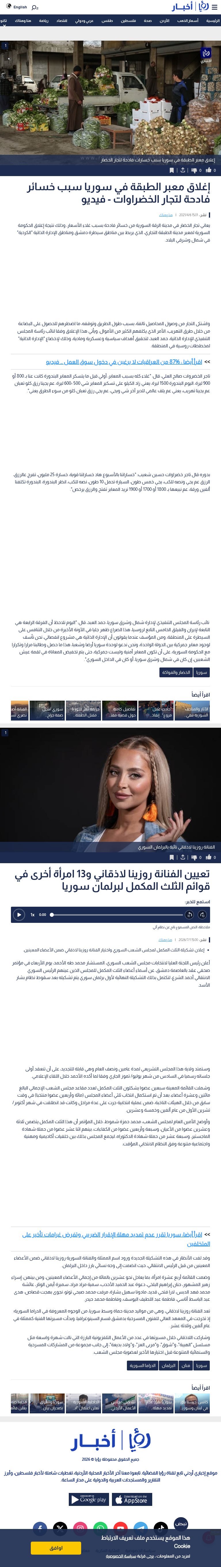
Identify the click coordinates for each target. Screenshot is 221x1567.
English (20, 7)
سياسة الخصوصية (121, 1556)
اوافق (56, 1548)
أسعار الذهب (187, 20)
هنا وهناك (23, 20)
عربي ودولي (84, 20)
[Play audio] (19, 914)
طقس (107, 20)
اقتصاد (61, 20)
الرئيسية (213, 20)
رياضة (43, 20)
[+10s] (202, 915)
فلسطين (128, 20)
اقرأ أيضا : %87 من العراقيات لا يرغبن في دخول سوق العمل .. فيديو (124, 362)
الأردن (164, 20)
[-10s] (189, 915)
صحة (148, 20)
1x (33, 914)
